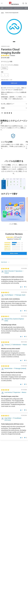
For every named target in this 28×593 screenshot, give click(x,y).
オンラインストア (18, 8)
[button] (5, 55)
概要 (2, 8)
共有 (2, 112)
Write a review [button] (14, 253)
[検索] (23, 3)
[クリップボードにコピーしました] (11, 113)
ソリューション (8, 8)
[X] (7, 113)
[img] (5, 268)
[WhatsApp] (9, 113)
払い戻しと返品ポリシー (7, 103)
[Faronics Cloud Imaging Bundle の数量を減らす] (2, 75)
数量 (2, 72)
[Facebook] (5, 113)
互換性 (3, 108)
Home (2, 12)
